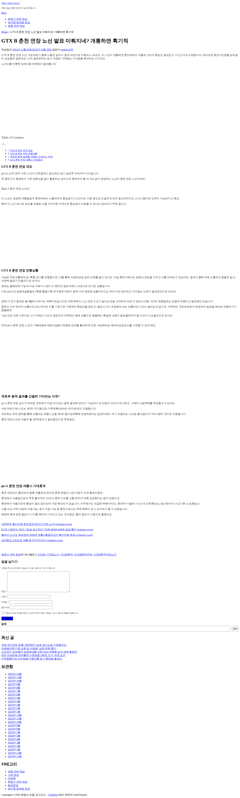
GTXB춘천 (66, 554)
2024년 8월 (14, 729)
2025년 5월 (14, 698)
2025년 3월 (14, 704)
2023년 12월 (15, 753)
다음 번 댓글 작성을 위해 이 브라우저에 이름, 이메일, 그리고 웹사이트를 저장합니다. (42, 613)
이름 (4, 597)
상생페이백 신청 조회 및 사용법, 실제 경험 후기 (28, 648)
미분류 (12, 778)
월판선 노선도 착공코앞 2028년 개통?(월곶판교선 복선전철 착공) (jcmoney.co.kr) (47, 535)
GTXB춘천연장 (83, 554)
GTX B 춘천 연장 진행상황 (23, 153)
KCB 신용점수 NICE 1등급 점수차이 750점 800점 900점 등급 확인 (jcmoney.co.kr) (47, 529)
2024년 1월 (14, 749)
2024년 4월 (14, 739)
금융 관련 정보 (16, 26)
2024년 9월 (14, 725)
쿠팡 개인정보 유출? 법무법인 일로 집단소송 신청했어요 (33, 645)
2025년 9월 (14, 684)
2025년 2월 (14, 708)
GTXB (41, 554)
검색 (4, 624)
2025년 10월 (15, 680)
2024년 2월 (14, 746)
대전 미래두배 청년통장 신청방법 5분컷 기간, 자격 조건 (33, 655)
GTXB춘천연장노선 (104, 554)
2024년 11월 (15, 718)
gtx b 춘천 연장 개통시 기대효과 (26, 159)
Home (4, 32)
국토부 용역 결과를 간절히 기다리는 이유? (31, 156)
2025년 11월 (15, 677)
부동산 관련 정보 (17, 19)
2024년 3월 (14, 742)
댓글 (4, 591)
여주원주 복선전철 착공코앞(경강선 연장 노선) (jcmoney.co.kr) (36, 524)
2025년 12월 (15, 674)
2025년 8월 (14, 687)
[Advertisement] (120, 104)
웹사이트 (5, 607)
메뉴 (4, 13)
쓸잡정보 (13, 785)
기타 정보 (13, 775)
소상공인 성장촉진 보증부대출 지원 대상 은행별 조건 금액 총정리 (39, 652)
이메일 (5, 602)
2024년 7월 (14, 732)
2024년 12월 (15, 715)
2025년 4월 (14, 701)
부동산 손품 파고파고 (10, 3)
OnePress (53, 794)
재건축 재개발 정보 (19, 22)
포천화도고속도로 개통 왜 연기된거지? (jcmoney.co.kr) (32, 540)
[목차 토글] (3, 144)
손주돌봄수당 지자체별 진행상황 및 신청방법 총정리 (31, 658)
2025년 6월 (14, 694)
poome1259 (67, 49)
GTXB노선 (53, 554)
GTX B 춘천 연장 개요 (21, 150)
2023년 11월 (15, 756)
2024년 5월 (14, 735)
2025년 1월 (14, 711)
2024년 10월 (15, 722)
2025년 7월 (14, 691)
